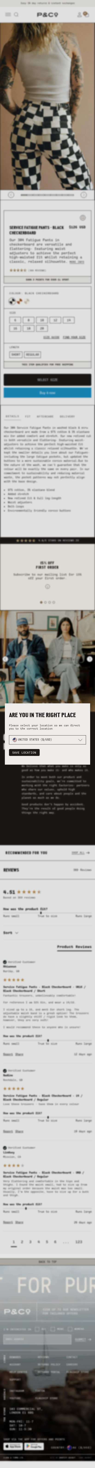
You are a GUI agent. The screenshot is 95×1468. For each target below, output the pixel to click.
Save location (24, 752)
